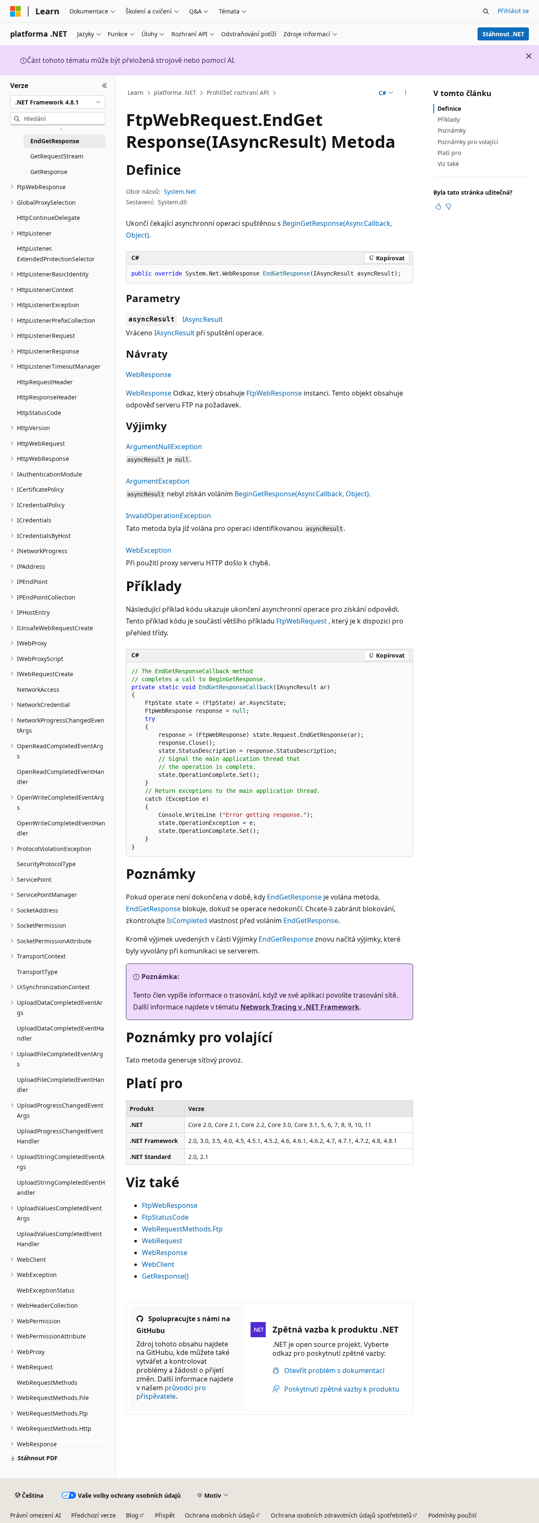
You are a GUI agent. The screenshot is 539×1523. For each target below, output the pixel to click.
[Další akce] (405, 93)
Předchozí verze (93, 1515)
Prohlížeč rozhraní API (238, 92)
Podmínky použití (452, 1515)
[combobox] (57, 102)
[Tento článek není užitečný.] (448, 206)
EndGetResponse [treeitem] (54, 141)
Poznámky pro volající (468, 142)
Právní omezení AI (35, 1515)
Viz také (448, 164)
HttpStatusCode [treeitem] (39, 413)
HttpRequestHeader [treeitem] (45, 382)
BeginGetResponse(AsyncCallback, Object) (302, 493)
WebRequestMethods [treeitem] (47, 1382)
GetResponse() (165, 1276)
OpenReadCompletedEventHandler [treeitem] (60, 777)
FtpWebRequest (301, 621)
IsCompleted (187, 920)
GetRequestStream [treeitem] (56, 156)
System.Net (180, 191)
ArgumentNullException (164, 446)
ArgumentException (157, 481)
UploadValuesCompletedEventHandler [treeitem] (59, 1239)
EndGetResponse (294, 897)
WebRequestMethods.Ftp (182, 1229)
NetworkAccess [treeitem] (38, 689)
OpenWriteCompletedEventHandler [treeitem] (61, 828)
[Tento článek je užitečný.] (438, 206)
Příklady (449, 119)
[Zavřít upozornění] (529, 56)
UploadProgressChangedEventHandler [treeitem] (60, 1136)
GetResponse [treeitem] (48, 172)
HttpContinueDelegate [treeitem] (48, 218)
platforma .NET (175, 92)
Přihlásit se (513, 11)
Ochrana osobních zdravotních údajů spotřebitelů (341, 1515)
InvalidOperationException (168, 515)
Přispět (165, 1515)
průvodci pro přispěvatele (171, 1392)
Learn (136, 92)
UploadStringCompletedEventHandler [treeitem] (61, 1187)
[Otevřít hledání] (486, 11)
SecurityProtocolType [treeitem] (46, 864)
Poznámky (452, 130)
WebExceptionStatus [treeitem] (46, 1290)
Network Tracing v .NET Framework (299, 1007)
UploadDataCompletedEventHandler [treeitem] (60, 1033)
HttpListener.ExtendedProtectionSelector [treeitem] (56, 253)
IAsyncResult (202, 319)
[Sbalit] (104, 85)
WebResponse (148, 374)
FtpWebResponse (274, 393)
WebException (148, 550)
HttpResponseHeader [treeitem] (47, 397)
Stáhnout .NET (503, 34)
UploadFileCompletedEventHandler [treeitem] (60, 1085)
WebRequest (162, 1240)
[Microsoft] (15, 11)
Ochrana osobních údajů (220, 1515)
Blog (132, 1515)
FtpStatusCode (165, 1217)
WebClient (158, 1264)
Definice (449, 108)
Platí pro (449, 153)
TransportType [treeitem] (37, 972)
